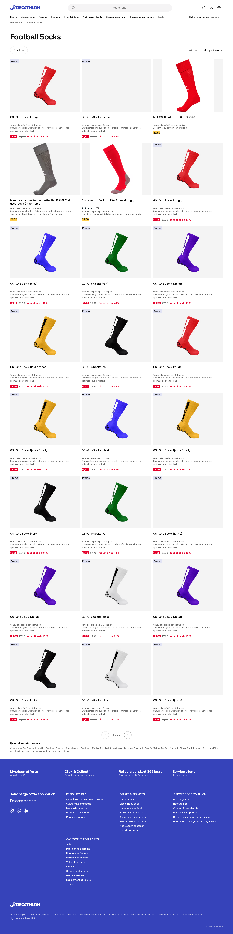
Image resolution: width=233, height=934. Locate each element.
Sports (13, 17)
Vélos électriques (76, 862)
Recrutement (180, 803)
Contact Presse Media (185, 808)
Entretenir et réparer (131, 812)
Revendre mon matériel (133, 821)
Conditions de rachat (168, 915)
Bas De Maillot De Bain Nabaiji (161, 748)
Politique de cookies (118, 915)
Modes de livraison (76, 808)
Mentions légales (18, 915)
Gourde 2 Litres (60, 751)
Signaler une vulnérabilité (22, 918)
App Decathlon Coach (132, 826)
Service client (184, 772)
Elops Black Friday (190, 748)
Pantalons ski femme (78, 848)
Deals (161, 17)
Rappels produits (76, 817)
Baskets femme (75, 875)
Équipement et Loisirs (142, 17)
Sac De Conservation (38, 751)
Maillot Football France (50, 748)
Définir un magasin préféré (204, 17)
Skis (68, 844)
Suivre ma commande (78, 803)
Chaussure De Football (23, 748)
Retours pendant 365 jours (140, 772)
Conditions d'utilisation (65, 915)
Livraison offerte (24, 772)
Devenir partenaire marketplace (191, 817)
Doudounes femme (77, 853)
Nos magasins (181, 799)
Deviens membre (23, 801)
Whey (69, 884)
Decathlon (16, 22)
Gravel (70, 866)
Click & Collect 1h (79, 772)
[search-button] (73, 8)
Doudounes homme (77, 857)
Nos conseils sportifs (185, 812)
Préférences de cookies (143, 915)
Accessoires (28, 17)
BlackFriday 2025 (129, 803)
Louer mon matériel (131, 808)
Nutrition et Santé (92, 17)
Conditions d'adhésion (192, 915)
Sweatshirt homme (77, 871)
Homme (55, 17)
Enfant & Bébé (71, 17)
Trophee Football (133, 748)
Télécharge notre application (32, 794)
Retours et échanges (78, 812)
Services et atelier (116, 17)
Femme (43, 17)
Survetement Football (77, 748)
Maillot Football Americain (107, 748)
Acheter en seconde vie (133, 817)
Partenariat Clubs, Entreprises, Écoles (194, 821)
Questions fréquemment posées (84, 799)
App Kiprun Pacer (129, 830)
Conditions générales (40, 915)
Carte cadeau (127, 799)
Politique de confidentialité (93, 915)
